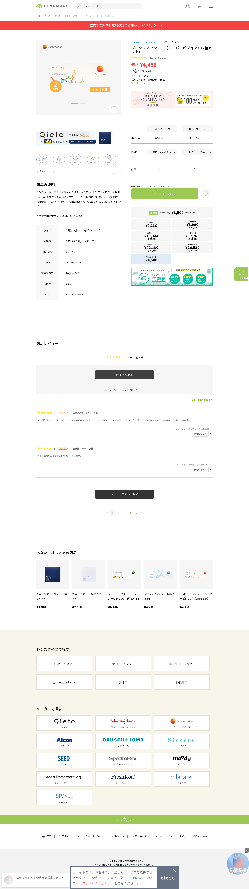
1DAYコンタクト (64, 664)
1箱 (151, 224)
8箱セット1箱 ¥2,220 (192, 236)
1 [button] (74, 104)
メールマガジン (163, 836)
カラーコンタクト (64, 682)
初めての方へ (200, 836)
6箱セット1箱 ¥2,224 (151, 236)
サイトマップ (117, 836)
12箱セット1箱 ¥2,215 (192, 247)
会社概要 (46, 836)
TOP (38, 15)
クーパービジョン (52, 15)
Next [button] (123, 71)
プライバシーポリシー (89, 836)
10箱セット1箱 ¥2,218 (151, 247)
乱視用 (123, 682)
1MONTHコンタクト (182, 664)
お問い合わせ (139, 836)
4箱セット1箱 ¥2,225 (193, 224)
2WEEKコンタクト (123, 664)
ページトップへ (124, 820)
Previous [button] (34, 71)
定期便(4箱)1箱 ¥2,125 (177, 212)
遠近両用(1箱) (151, 259)
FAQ (182, 836)
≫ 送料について (140, 83)
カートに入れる (165, 193)
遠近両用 (182, 682)
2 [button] (83, 104)
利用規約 (64, 836)
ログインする (124, 375)
